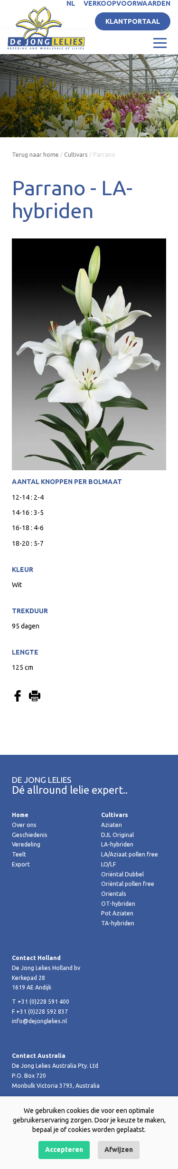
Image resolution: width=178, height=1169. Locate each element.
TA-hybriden (117, 923)
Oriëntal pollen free (127, 884)
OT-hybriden (118, 904)
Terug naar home (35, 155)
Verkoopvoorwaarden (127, 3)
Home (20, 815)
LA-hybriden (117, 844)
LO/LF (108, 864)
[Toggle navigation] (160, 42)
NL (70, 3)
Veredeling (26, 844)
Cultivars (76, 155)
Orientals (113, 894)
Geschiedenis (29, 835)
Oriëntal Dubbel (122, 874)
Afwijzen (118, 1149)
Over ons (24, 825)
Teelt (19, 854)
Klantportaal (132, 21)
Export (21, 864)
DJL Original (117, 835)
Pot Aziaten (117, 913)
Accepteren (64, 1149)
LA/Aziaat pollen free (129, 854)
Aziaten (111, 825)
